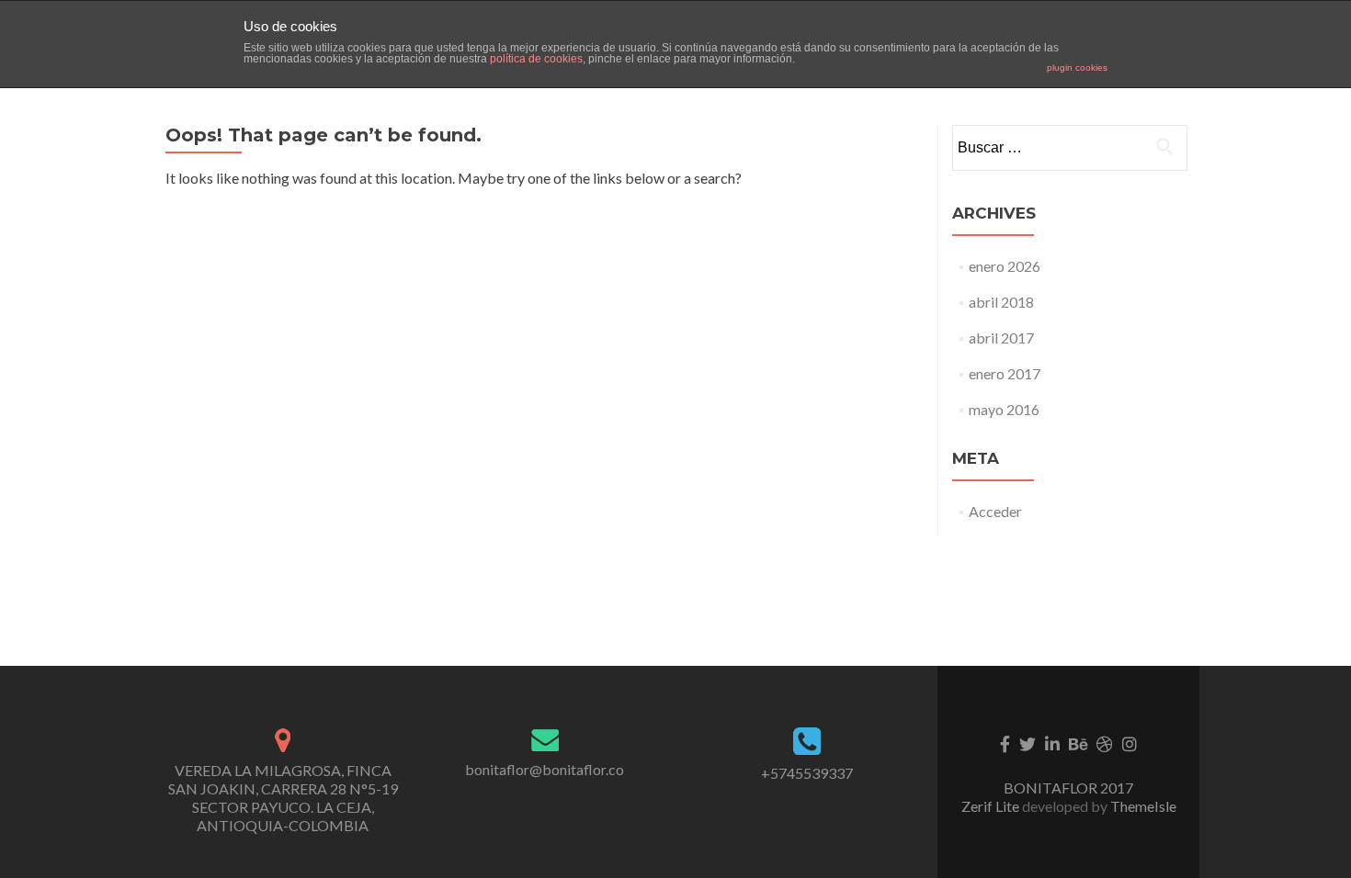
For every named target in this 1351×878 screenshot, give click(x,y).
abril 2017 (1001, 337)
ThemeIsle (1143, 806)
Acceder (995, 511)
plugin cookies (1077, 67)
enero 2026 (1004, 266)
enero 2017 (1004, 373)
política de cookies (536, 58)
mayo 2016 (1004, 409)
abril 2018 (1001, 301)
